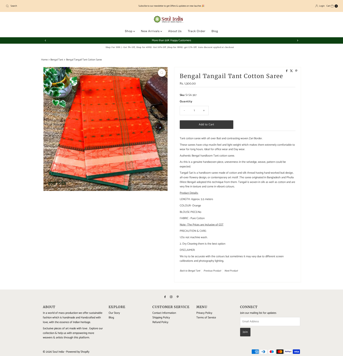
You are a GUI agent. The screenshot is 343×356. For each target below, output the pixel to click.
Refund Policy (160, 322)
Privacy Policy (204, 313)
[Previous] (45, 40)
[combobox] (59, 6)
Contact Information (164, 313)
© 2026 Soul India (53, 351)
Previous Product (212, 271)
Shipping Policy (161, 317)
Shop (129, 31)
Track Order (196, 31)
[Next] (297, 40)
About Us (175, 31)
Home (44, 60)
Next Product (231, 271)
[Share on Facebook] (287, 71)
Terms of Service (206, 317)
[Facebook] (165, 297)
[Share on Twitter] (292, 71)
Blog (215, 31)
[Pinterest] (178, 297)
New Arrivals (150, 31)
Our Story (114, 313)
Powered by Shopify (77, 351)
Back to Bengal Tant (190, 271)
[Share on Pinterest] (296, 71)
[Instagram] (171, 297)
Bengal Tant (56, 60)
